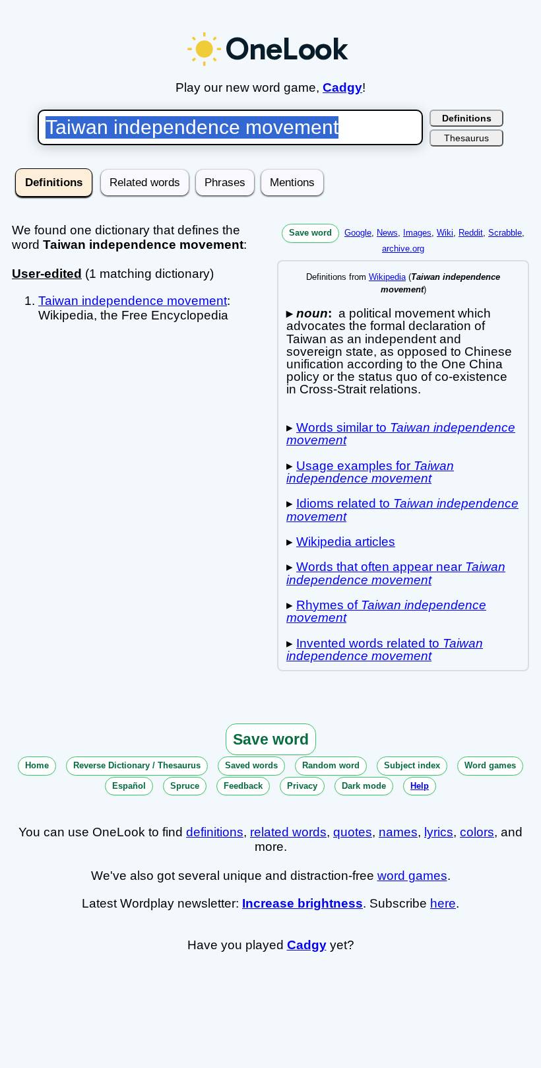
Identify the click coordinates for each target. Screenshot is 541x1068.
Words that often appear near (395, 573)
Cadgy (342, 87)
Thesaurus (466, 138)
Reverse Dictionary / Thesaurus (137, 765)
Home (37, 765)
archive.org (403, 248)
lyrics (438, 832)
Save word (310, 233)
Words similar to (400, 433)
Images (417, 233)
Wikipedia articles (345, 542)
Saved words (251, 765)
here (443, 903)
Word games (490, 765)
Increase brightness (302, 903)
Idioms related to (402, 509)
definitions (214, 832)
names (398, 832)
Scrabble (505, 233)
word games (412, 876)
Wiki (445, 233)
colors (477, 832)
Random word (331, 765)
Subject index (412, 765)
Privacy (302, 786)
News (387, 233)
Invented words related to (384, 649)
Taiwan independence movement (132, 301)
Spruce (184, 786)
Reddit (471, 233)
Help (419, 786)
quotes (352, 832)
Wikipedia (387, 277)
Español (129, 786)
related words (288, 832)
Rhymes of (386, 611)
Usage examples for (370, 472)
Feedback (243, 786)
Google (357, 233)
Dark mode (364, 786)
